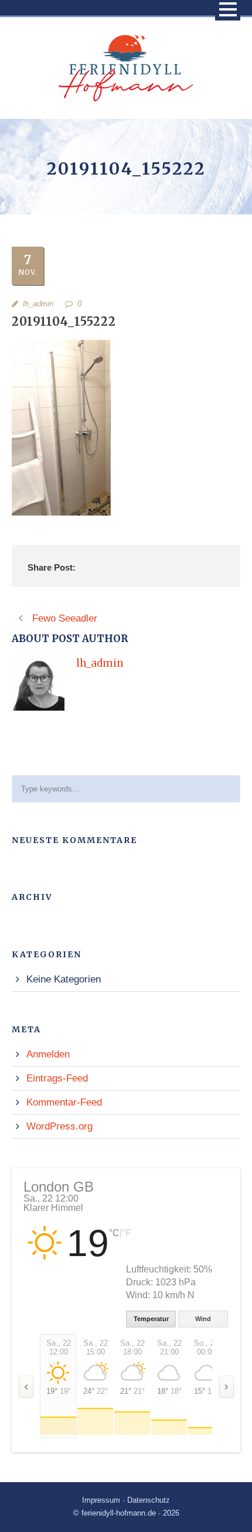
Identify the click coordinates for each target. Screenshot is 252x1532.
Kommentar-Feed (64, 1102)
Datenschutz (148, 1500)
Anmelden (48, 1054)
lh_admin (38, 303)
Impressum (101, 1500)
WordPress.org (59, 1126)
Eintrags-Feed (57, 1078)
